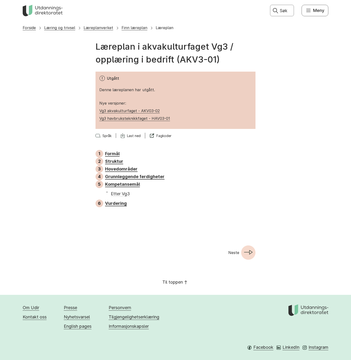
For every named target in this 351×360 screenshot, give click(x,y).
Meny (318, 10)
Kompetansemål (122, 184)
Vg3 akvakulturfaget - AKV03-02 (129, 110)
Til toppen (172, 282)
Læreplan (164, 27)
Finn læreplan (134, 27)
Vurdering (116, 203)
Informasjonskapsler (129, 326)
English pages (77, 326)
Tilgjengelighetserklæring (134, 316)
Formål (112, 153)
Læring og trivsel (59, 27)
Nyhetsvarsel (77, 316)
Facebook (263, 347)
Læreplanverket (98, 27)
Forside (29, 27)
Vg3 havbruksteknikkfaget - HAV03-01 (134, 118)
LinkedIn (290, 347)
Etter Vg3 (120, 193)
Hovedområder (121, 168)
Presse (70, 307)
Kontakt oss (35, 316)
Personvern (120, 307)
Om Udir (31, 307)
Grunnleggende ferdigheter (135, 176)
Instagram (318, 347)
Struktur (114, 161)
